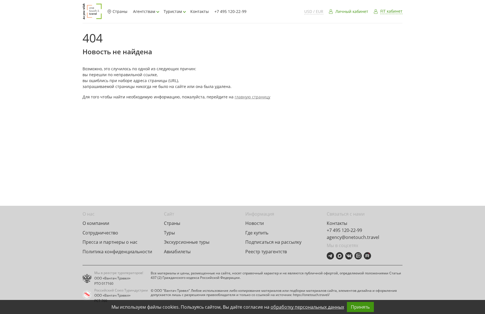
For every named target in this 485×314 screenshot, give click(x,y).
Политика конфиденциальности (117, 252)
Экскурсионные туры (186, 242)
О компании (96, 223)
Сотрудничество (100, 233)
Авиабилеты (177, 252)
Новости (254, 223)
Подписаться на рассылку (273, 242)
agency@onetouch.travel (353, 237)
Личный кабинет (351, 11)
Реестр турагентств (266, 252)
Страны (120, 11)
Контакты (199, 11)
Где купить (256, 233)
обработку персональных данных (307, 307)
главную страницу (252, 97)
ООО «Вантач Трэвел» (112, 278)
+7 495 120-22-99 (230, 11)
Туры (169, 233)
